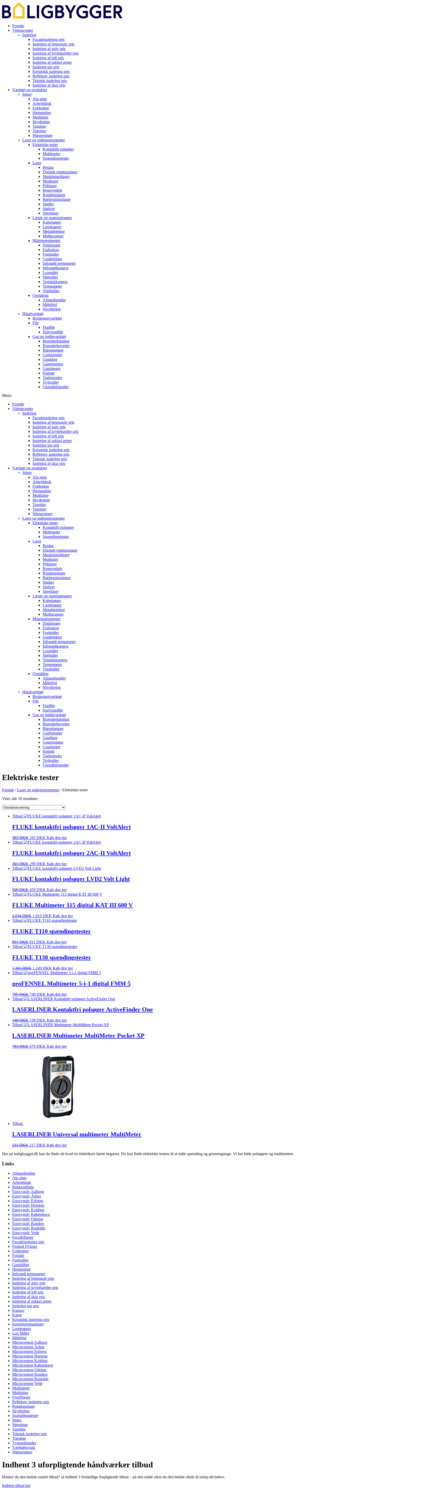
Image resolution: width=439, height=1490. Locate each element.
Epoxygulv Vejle (25, 1233)
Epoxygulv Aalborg (28, 1191)
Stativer (49, 208)
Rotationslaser (54, 195)
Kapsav (18, 1310)
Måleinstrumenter (46, 240)
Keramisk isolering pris (51, 71)
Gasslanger (51, 368)
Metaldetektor (54, 231)
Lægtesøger (52, 227)
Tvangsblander (24, 1443)
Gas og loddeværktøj (49, 336)
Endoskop (51, 250)
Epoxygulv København (31, 1214)
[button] (219, 395)
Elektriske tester (45, 144)
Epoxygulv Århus (26, 1196)
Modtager (50, 181)
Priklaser (50, 186)
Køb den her (57, 838)
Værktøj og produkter (29, 90)
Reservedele (52, 190)
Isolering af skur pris (49, 85)
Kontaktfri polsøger (58, 149)
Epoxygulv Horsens (28, 1205)
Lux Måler (20, 1333)
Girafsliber (20, 1265)
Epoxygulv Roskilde (28, 1228)
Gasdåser (50, 359)
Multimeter (51, 154)
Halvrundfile (53, 332)
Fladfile (49, 327)
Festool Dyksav (24, 1246)
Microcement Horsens (30, 1356)
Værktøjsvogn (23, 1447)
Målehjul (50, 304)
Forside (18, 26)
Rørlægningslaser (57, 199)
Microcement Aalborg (29, 1342)
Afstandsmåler (54, 300)
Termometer (52, 286)
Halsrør (49, 373)
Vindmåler (51, 291)
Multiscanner (53, 236)
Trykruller (51, 382)
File (36, 323)
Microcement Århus (28, 1347)
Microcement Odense (29, 1370)
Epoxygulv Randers (28, 1223)
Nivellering (52, 309)
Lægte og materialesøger (52, 218)
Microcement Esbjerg (29, 1351)
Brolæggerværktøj (47, 318)
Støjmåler (50, 277)
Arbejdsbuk (42, 103)
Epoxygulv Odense (27, 1219)
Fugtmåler (51, 254)
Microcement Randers (30, 1374)
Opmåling (41, 295)
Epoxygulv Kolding (28, 1210)
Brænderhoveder (56, 345)
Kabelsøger (52, 222)
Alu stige (40, 99)
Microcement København (32, 1365)
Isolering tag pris (46, 67)
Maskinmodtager (56, 176)
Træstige (39, 131)
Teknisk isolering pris (50, 80)
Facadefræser (23, 1237)
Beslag (48, 167)
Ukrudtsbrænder (56, 387)
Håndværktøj (32, 314)
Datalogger (51, 245)
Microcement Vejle (27, 1383)
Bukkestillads (23, 1187)
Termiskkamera (55, 282)
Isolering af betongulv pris (53, 44)
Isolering (29, 35)
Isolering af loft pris (48, 58)
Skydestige (41, 122)
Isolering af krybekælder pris (56, 53)
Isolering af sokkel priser (52, 62)
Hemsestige (42, 112)
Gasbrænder (52, 355)
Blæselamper (53, 350)
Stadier (48, 204)
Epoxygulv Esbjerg (27, 1201)
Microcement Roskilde (30, 1379)
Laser (37, 163)
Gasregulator (53, 364)
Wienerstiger (43, 135)
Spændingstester (56, 158)
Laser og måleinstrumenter (43, 140)
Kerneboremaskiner (28, 1324)
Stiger (27, 94)
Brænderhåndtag (56, 341)
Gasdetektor (52, 259)
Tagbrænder (52, 377)
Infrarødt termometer (59, 263)
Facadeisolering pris (49, 39)
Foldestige (41, 108)
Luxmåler (50, 272)
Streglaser (50, 213)
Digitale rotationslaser (60, 172)
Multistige (41, 117)
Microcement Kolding (30, 1360)
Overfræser (21, 1397)
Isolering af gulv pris (49, 48)
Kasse (17, 1315)
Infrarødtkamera (55, 268)
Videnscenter (22, 30)
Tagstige (39, 126)
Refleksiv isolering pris (51, 76)
